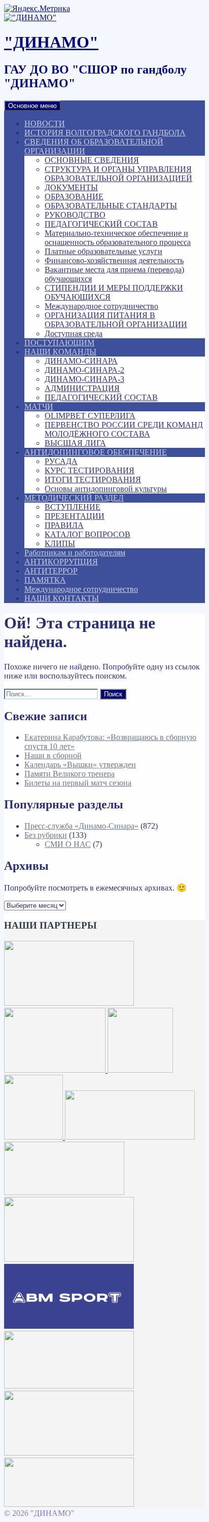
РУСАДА (61, 461)
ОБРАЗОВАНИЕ (74, 196)
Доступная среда (73, 333)
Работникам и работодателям (74, 552)
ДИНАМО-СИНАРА (81, 361)
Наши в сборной (53, 755)
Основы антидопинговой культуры (106, 488)
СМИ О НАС (68, 844)
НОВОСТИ (44, 123)
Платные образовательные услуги (103, 251)
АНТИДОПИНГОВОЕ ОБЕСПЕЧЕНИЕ (95, 452)
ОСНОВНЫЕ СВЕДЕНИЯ (92, 160)
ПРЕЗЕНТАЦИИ (74, 516)
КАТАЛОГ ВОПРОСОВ (87, 534)
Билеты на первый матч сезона (77, 782)
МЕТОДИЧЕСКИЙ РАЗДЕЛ (74, 497)
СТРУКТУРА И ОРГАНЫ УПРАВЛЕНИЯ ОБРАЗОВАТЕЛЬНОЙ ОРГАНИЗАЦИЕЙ (118, 174)
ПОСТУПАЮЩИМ (59, 342)
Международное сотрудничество (101, 306)
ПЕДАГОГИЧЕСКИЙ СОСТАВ (101, 224)
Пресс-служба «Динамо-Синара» (81, 826)
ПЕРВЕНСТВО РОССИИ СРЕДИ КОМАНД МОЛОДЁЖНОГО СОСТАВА (124, 429)
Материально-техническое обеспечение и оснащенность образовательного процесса (118, 237)
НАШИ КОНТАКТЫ (61, 598)
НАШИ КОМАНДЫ (60, 351)
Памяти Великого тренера (69, 773)
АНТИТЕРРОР (51, 571)
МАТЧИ (38, 406)
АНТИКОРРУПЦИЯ (61, 561)
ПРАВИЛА (64, 525)
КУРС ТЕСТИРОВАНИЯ (89, 470)
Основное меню (32, 106)
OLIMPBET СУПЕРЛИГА (90, 415)
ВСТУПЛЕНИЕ (72, 507)
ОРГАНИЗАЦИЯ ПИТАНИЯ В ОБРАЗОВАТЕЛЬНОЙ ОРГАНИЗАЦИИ (116, 320)
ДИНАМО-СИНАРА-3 (84, 379)
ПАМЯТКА (45, 580)
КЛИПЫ (60, 543)
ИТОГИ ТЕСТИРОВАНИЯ (93, 479)
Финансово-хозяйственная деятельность (114, 260)
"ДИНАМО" (51, 42)
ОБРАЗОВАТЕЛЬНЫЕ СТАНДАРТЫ (111, 205)
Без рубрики (45, 835)
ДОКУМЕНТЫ (71, 187)
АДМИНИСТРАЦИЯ (82, 388)
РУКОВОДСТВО (75, 214)
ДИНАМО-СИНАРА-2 (84, 370)
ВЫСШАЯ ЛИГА (75, 443)
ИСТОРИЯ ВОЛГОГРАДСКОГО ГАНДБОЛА (105, 132)
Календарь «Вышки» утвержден (80, 764)
